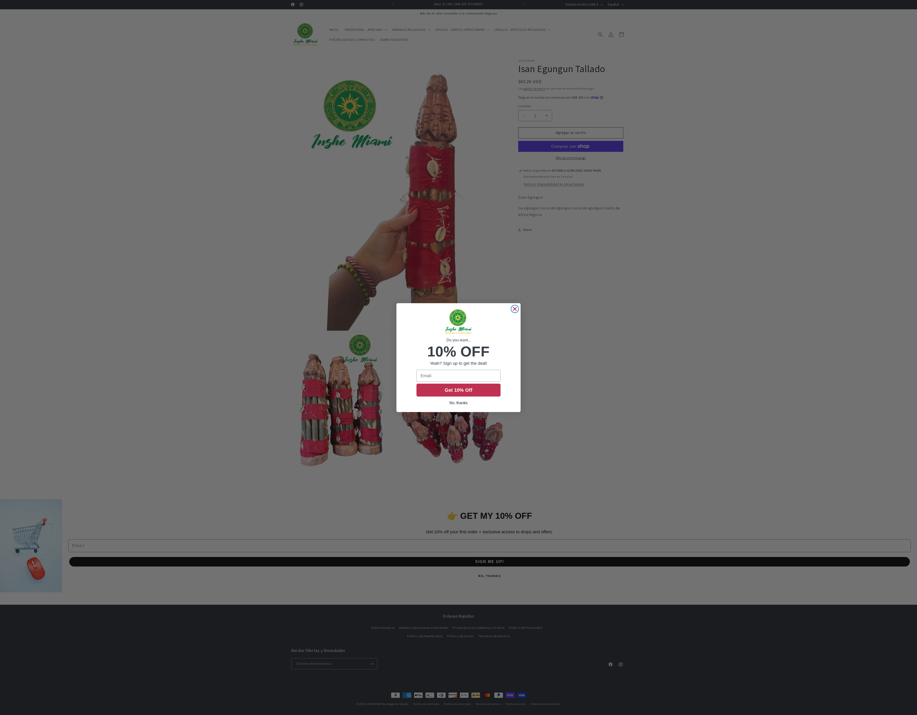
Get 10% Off (458, 390)
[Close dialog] (515, 309)
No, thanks (458, 403)
